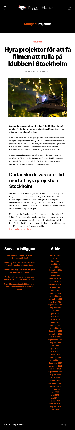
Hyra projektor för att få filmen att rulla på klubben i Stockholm (37, 56)
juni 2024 (55, 290)
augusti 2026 (55, 255)
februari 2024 (55, 293)
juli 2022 (55, 346)
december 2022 (55, 331)
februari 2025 (55, 279)
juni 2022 (55, 348)
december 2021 (55, 363)
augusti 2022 (55, 343)
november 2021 (55, 366)
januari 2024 (55, 296)
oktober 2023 (55, 302)
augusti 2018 (55, 407)
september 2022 (55, 340)
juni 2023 (55, 314)
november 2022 (55, 334)
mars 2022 (55, 354)
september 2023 (55, 305)
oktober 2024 (55, 287)
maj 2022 (55, 351)
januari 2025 (55, 282)
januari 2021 (55, 380)
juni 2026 (55, 261)
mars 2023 (55, 322)
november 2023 (55, 299)
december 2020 (55, 383)
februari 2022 (55, 357)
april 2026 (55, 264)
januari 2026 (55, 267)
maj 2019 (55, 395)
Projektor (37, 42)
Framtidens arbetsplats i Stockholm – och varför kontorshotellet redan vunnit (19, 286)
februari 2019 (55, 404)
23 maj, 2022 (45, 71)
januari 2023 (55, 328)
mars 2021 (55, 378)
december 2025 (55, 270)
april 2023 (55, 319)
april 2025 (55, 273)
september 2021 (55, 372)
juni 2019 (55, 392)
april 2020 (55, 389)
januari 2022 (55, 360)
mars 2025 (55, 276)
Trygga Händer (17, 425)
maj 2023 (55, 316)
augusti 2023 (55, 308)
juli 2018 (55, 410)
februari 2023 (55, 325)
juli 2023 (55, 311)
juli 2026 (55, 258)
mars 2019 (55, 401)
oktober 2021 (55, 369)
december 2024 (55, 284)
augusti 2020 (55, 386)
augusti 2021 (55, 375)
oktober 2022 (55, 337)
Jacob (32, 71)
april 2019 (55, 398)
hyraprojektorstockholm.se (20, 229)
